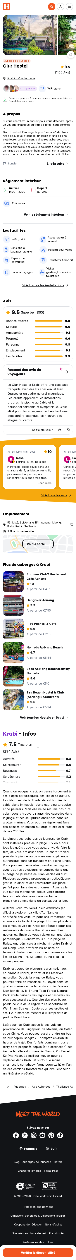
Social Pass (51, 1170)
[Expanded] (8, 1086)
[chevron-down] (38, 747)
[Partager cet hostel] (71, 54)
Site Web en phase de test (29, 1233)
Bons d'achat (53, 1224)
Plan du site (56, 1233)
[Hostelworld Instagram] (34, 1135)
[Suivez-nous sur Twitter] (25, 1135)
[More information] (66, 372)
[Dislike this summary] (68, 430)
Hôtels (58, 1161)
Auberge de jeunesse (16, 60)
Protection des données (38, 1206)
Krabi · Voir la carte (21, 78)
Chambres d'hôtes (29, 1170)
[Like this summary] (59, 430)
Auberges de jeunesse (37, 1161)
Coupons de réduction (28, 1224)
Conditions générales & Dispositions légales (38, 1215)
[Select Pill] (51, 6)
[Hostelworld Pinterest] (51, 1135)
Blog (17, 1161)
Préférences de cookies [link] (38, 1242)
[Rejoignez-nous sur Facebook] (16, 1135)
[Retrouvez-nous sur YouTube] (42, 1135)
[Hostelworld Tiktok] (60, 1135)
